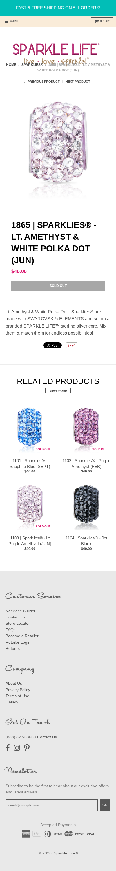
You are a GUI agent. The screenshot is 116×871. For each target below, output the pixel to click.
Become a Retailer (22, 636)
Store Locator (18, 623)
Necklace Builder (20, 611)
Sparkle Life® (66, 853)
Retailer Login (18, 642)
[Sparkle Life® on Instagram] (17, 748)
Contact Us (15, 617)
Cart (104, 21)
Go (105, 805)
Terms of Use (17, 696)
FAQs (10, 629)
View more (58, 390)
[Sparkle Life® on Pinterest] (27, 748)
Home (11, 65)
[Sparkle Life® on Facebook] (8, 748)
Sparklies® (32, 65)
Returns (13, 648)
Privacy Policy (18, 689)
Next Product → (80, 81)
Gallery (12, 702)
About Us (14, 683)
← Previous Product (42, 81)
